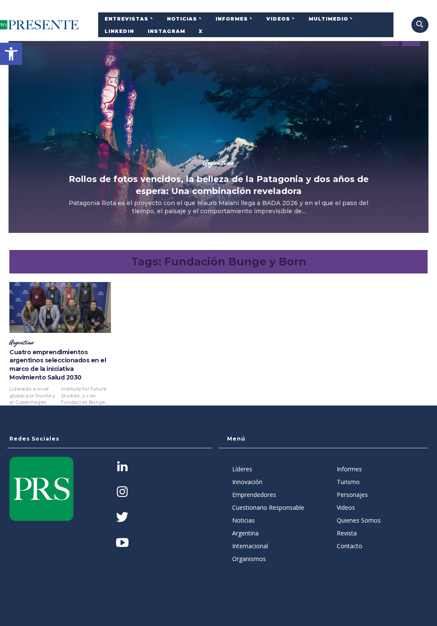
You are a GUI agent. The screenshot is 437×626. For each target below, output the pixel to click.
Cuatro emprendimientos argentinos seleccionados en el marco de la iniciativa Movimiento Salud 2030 (57, 364)
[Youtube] (122, 543)
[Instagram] (122, 492)
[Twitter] (122, 518)
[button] (11, 54)
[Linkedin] (122, 467)
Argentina (218, 162)
